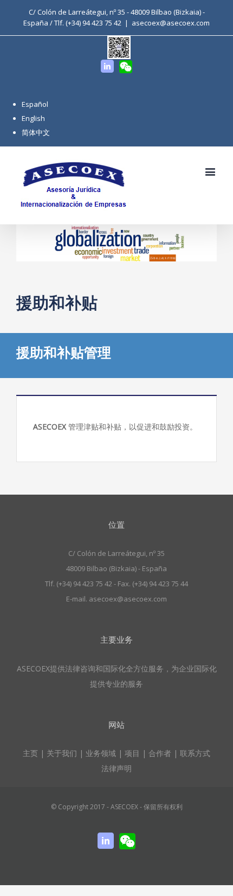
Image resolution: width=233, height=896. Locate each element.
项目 (132, 753)
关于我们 (62, 753)
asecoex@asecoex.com (171, 23)
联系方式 (195, 753)
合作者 (159, 753)
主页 (30, 753)
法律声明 (116, 768)
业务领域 (101, 753)
